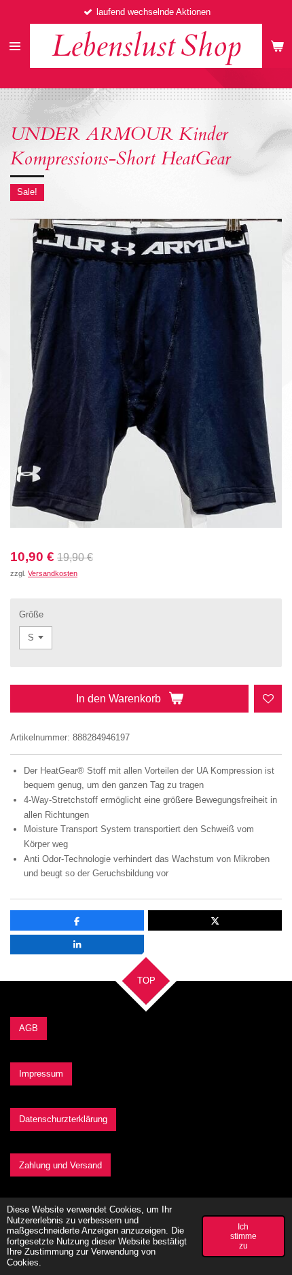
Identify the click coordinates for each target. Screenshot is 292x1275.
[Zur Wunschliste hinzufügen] (268, 699)
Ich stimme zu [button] (243, 1236)
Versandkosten (52, 573)
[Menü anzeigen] (15, 46)
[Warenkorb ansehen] (277, 46)
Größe (31, 614)
